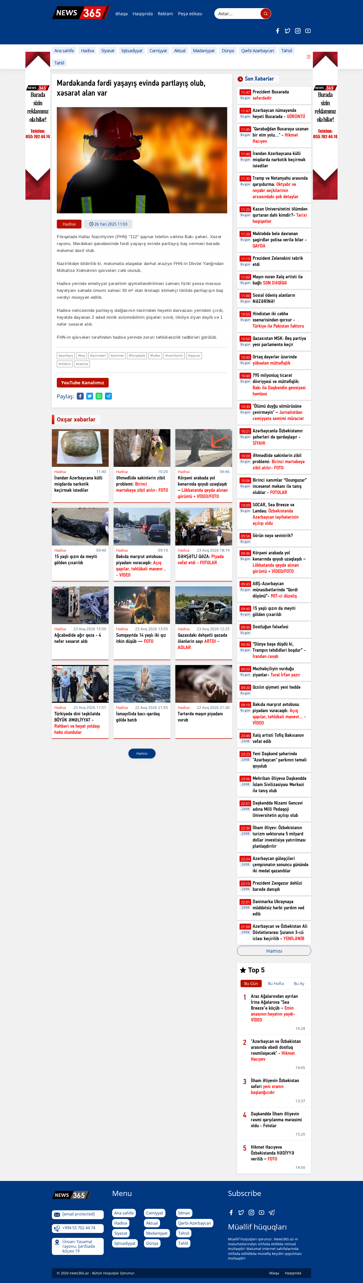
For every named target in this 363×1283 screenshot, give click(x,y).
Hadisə (87, 50)
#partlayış (66, 355)
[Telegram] (108, 396)
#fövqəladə (137, 355)
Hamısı (142, 753)
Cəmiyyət (158, 50)
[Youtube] (308, 31)
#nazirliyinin (174, 355)
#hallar (155, 355)
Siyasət (107, 50)
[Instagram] (298, 31)
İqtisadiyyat (131, 50)
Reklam (165, 13)
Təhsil (286, 50)
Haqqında (143, 13)
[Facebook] (277, 31)
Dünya (228, 50)
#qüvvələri (98, 355)
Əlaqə (121, 13)
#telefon (65, 364)
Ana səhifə (64, 50)
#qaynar (194, 355)
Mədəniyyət (203, 50)
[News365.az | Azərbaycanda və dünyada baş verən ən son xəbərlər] (81, 12)
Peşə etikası (190, 13)
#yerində (117, 355)
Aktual (179, 50)
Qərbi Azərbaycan (257, 50)
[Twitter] (287, 31)
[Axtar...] (265, 13)
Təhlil (59, 63)
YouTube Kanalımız (82, 383)
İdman (184, 1213)
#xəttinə (82, 364)
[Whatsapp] (99, 396)
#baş (81, 355)
